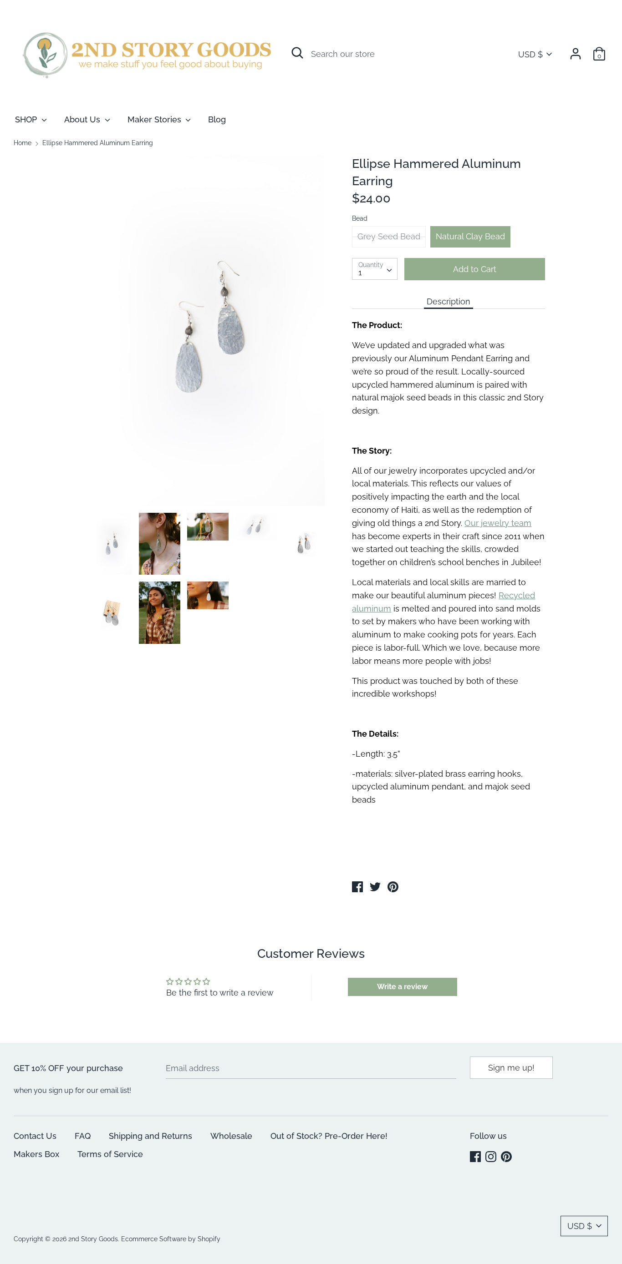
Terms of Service (110, 1154)
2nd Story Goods (93, 1239)
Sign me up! (511, 1067)
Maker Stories (155, 119)
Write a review (402, 986)
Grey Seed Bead (388, 236)
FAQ (83, 1136)
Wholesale (231, 1136)
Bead (359, 218)
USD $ (530, 54)
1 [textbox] (360, 272)
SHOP (27, 119)
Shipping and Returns (150, 1136)
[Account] (575, 51)
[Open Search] (297, 53)
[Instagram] (491, 1157)
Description (448, 301)
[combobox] (375, 269)
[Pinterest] (507, 1157)
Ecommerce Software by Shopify (170, 1239)
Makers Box (36, 1154)
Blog (217, 119)
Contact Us (35, 1136)
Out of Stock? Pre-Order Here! (328, 1136)
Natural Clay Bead (470, 236)
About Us (83, 119)
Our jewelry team (497, 523)
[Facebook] (476, 1157)
